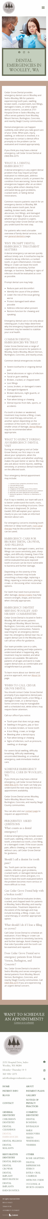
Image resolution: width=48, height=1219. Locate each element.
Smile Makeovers (33, 1132)
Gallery (31, 1095)
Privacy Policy (8, 1202)
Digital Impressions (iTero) (33, 1165)
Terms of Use (7, 1206)
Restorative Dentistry (10, 1156)
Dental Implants (8, 1185)
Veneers (31, 1145)
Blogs (6, 1095)
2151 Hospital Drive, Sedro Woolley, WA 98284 (15, 1064)
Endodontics (11, 1190)
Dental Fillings (12, 1141)
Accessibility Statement (11, 1210)
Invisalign (32, 1126)
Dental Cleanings (9, 1128)
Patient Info (10, 1091)
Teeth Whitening (33, 1139)
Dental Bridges (12, 1162)
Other (30, 1154)
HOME (6, 1086)
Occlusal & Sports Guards (35, 1185)
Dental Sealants (8, 1146)
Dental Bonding (31, 1120)
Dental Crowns (8, 1167)
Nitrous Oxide (35, 1180)
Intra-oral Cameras (33, 1174)
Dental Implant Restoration (10, 1176)
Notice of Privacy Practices (32, 1103)
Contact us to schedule (24, 1023)
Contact (8, 1103)
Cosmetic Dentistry (32, 1114)
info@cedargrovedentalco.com (17, 1078)
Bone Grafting (35, 1158)
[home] (8, 7)
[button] (43, 8)
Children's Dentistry (9, 1120)
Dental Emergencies (10, 1135)
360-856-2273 (10, 1074)
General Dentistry (9, 1114)
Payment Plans (35, 1091)
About (30, 1086)
